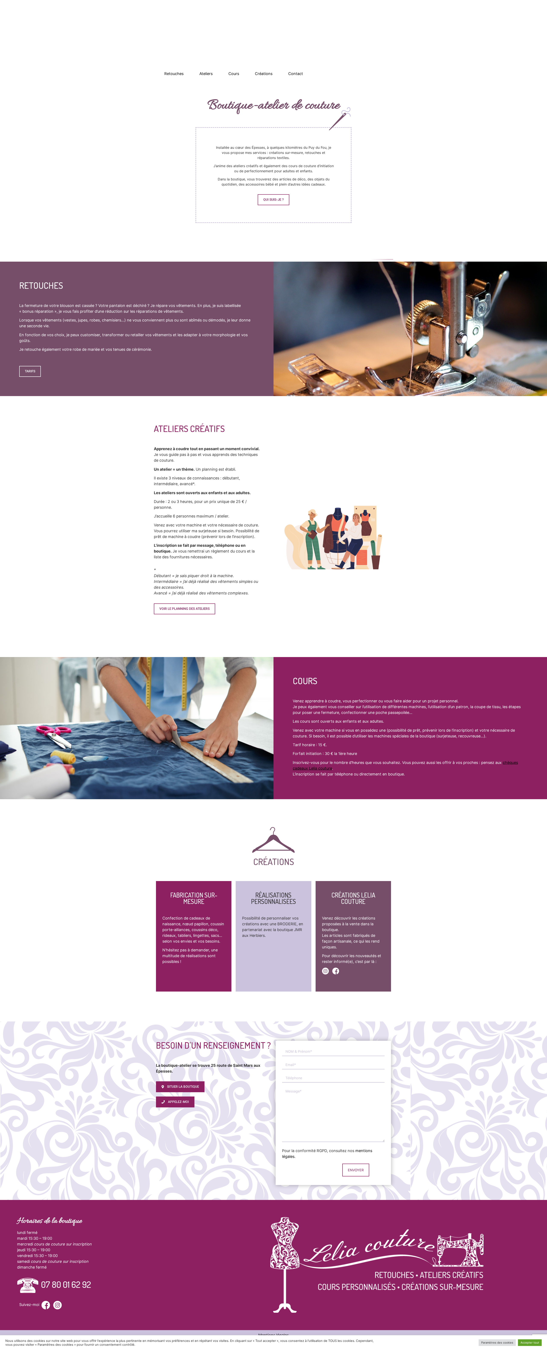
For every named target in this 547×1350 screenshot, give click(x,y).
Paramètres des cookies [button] (497, 1342)
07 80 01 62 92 (66, 1284)
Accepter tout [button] (530, 1342)
